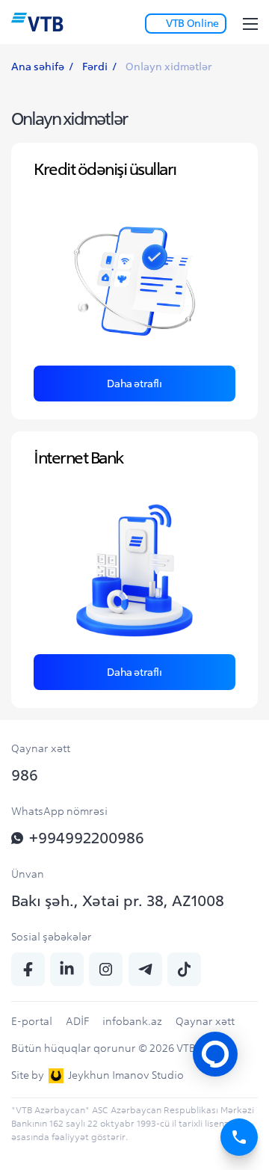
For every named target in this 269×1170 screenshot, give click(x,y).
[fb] (28, 969)
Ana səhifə (37, 66)
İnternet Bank (78, 457)
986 (24, 775)
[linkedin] (67, 969)
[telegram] (145, 969)
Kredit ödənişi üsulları (105, 169)
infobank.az (132, 1021)
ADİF (77, 1021)
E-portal (31, 1021)
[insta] (106, 969)
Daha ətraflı (134, 383)
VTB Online (192, 23)
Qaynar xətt (205, 1021)
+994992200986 (86, 837)
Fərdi (95, 66)
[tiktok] (184, 969)
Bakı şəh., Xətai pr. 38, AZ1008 (117, 900)
